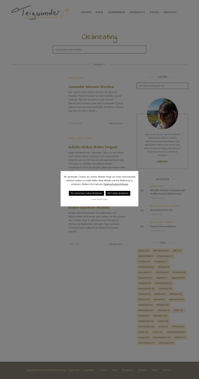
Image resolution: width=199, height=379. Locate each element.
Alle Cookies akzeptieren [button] (117, 193)
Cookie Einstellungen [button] (100, 199)
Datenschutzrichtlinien (116, 184)
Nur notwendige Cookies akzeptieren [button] (86, 193)
